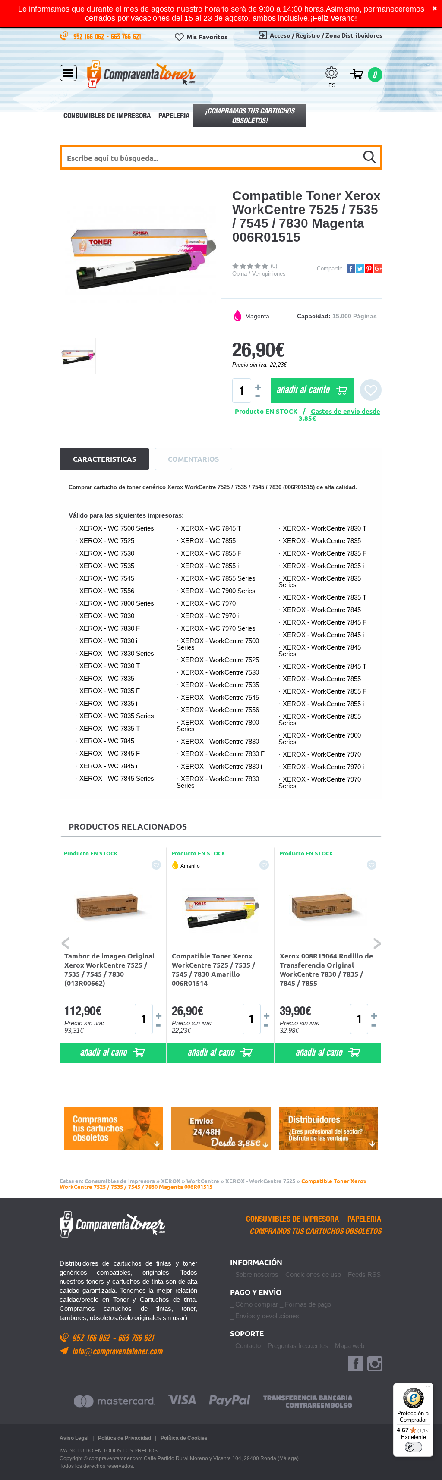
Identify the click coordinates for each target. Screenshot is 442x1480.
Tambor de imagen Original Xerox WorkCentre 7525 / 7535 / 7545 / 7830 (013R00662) (109, 969)
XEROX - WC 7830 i (108, 640)
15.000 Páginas (354, 316)
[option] (113, 955)
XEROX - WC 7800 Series (116, 603)
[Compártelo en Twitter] (360, 268)
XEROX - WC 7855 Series (218, 578)
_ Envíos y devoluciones (264, 1316)
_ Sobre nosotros (254, 1274)
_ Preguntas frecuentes (295, 1345)
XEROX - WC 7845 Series (116, 778)
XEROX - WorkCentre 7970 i (323, 766)
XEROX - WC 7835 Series (116, 716)
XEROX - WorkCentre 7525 (220, 659)
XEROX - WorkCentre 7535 (220, 684)
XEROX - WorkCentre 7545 (220, 697)
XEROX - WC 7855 (208, 540)
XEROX (170, 1181)
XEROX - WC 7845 (106, 741)
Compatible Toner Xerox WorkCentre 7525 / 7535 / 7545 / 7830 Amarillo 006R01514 (213, 969)
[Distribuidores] (328, 1128)
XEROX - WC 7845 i (108, 766)
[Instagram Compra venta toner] (374, 1364)
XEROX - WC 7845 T (211, 528)
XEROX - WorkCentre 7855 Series (319, 719)
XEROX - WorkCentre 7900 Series (319, 738)
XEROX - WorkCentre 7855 (322, 678)
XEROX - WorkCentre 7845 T (324, 666)
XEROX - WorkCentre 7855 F (324, 691)
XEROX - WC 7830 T (109, 665)
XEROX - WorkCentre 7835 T (324, 597)
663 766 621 (127, 36)
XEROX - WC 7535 (106, 565)
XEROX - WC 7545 (106, 578)
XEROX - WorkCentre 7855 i (323, 703)
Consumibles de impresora (107, 115)
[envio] (221, 1128)
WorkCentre (202, 1181)
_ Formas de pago (305, 1304)
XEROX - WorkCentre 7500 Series (218, 644)
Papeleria (173, 115)
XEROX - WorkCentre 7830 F (223, 753)
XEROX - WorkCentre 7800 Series (218, 725)
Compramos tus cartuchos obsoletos (315, 1231)
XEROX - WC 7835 (106, 678)
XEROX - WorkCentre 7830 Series (218, 782)
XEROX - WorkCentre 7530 (220, 672)
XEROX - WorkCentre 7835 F (324, 553)
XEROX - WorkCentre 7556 (220, 709)
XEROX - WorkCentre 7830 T (324, 528)
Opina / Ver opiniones (259, 274)
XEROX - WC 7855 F (211, 553)
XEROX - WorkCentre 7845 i (323, 634)
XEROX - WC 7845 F (109, 753)
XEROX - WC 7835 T (109, 728)
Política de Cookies (184, 1438)
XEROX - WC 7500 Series (116, 528)
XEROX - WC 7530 (106, 553)
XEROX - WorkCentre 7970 (322, 754)
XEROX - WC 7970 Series (218, 628)
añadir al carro (104, 1052)
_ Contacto (245, 1345)
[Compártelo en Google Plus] (378, 268)
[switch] (413, 1447)
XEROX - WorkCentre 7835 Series (319, 581)
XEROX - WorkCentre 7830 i (221, 766)
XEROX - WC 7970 (208, 603)
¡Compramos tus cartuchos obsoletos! (249, 116)
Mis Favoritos (206, 37)
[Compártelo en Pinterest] (369, 268)
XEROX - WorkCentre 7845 (322, 609)
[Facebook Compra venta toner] (355, 1364)
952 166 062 (89, 36)
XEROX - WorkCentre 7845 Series (319, 650)
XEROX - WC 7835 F (109, 690)
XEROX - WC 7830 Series (116, 653)
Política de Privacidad (124, 1438)
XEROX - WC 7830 (106, 615)
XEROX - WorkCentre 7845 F (324, 622)
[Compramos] (113, 1128)
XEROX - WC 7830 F (109, 628)
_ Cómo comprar (254, 1304)
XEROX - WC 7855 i (210, 565)
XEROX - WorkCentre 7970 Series (319, 782)
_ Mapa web (347, 1345)
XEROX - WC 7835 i (108, 703)
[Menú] (428, 1388)
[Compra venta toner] (141, 73)
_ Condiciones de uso (310, 1274)
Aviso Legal (74, 1438)
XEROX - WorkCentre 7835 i (323, 565)
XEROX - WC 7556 (106, 590)
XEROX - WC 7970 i (210, 615)
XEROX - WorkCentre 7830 (220, 741)
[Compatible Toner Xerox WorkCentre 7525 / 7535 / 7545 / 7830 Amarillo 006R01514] (220, 908)
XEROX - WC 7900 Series (218, 590)
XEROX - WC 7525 (106, 540)
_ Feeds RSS (362, 1274)
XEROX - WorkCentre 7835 (322, 540)
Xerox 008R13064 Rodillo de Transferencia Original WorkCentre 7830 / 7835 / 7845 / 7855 (326, 969)
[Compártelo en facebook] (351, 268)
